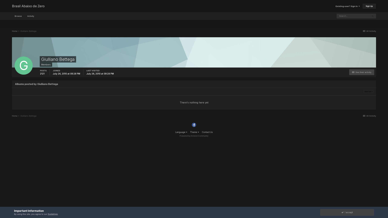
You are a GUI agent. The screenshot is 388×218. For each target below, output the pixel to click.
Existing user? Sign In (347, 6)
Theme (194, 132)
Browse (18, 16)
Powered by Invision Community (194, 136)
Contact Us (207, 132)
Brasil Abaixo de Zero (28, 6)
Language (180, 132)
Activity (30, 16)
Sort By (368, 91)
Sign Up (369, 6)
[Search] (372, 16)
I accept (348, 212)
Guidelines (53, 214)
